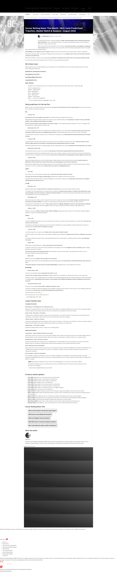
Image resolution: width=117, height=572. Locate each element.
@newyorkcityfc (36, 93)
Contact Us (5, 555)
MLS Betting (63, 14)
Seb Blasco (46, 36)
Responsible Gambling (8, 554)
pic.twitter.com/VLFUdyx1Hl (34, 365)
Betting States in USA (46, 8)
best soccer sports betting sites (58, 60)
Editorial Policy (6, 548)
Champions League (72, 14)
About (89, 8)
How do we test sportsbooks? (9, 545)
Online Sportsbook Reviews (32, 8)
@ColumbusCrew (36, 88)
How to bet (53, 486)
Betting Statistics (55, 513)
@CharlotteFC (35, 94)
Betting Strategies (55, 459)
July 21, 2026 (52, 100)
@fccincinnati (36, 96)
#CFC (62, 364)
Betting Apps (56, 8)
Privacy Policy (6, 543)
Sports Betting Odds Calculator (10, 547)
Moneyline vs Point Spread (57, 526)
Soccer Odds (55, 14)
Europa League (82, 14)
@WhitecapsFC (36, 89)
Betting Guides (74, 8)
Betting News (83, 9)
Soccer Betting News (45, 14)
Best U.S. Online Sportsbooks (32, 17)
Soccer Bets (35, 14)
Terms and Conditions (8, 550)
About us (5, 542)
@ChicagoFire (35, 91)
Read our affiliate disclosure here (78, 529)
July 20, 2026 (49, 367)
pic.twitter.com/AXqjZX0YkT (39, 98)
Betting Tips (54, 499)
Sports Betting (65, 8)
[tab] (42, 411)
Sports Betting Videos (8, 552)
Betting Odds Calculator (56, 473)
